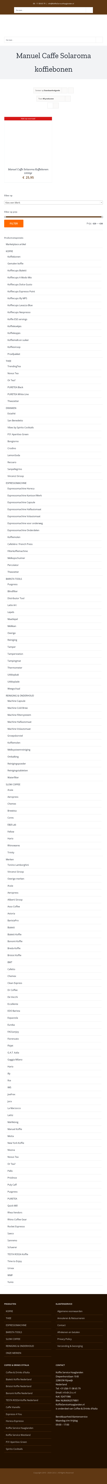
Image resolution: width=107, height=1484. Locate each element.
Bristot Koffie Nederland (18, 1386)
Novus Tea (13, 373)
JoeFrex (11, 1094)
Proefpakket (14, 354)
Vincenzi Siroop (16, 476)
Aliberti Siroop (15, 899)
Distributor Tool (16, 598)
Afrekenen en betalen (68, 1332)
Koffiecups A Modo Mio (20, 277)
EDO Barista (14, 1010)
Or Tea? (11, 380)
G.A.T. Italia (13, 1052)
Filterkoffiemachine (18, 551)
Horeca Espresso (15, 1421)
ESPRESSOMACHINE (16, 483)
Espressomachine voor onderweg (25, 523)
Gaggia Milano (15, 1059)
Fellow (11, 831)
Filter (14, 223)
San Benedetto (15, 420)
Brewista (12, 810)
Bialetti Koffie (14, 934)
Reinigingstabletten (18, 770)
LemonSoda (14, 455)
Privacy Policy (64, 1339)
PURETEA (12, 1198)
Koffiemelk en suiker (18, 340)
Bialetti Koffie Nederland (18, 1379)
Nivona (11, 1149)
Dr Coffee (13, 990)
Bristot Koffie (14, 955)
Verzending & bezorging (70, 1346)
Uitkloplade (14, 681)
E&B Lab (12, 824)
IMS (9, 1087)
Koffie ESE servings (17, 319)
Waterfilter (13, 777)
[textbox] (53, 203)
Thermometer (15, 667)
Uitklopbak (13, 674)
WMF (10, 1275)
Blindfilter (13, 591)
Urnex (11, 1268)
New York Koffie (16, 1142)
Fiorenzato (13, 1038)
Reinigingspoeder (17, 763)
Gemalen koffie (15, 263)
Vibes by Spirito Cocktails (21, 427)
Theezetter (13, 401)
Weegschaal (14, 688)
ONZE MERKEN (13, 1353)
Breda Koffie (14, 948)
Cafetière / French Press (20, 544)
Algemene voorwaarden (69, 1311)
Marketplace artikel (16, 244)
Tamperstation (15, 653)
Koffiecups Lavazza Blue (20, 305)
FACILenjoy (13, 1031)
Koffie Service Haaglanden (19, 1428)
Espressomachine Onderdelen (23, 530)
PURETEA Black (15, 387)
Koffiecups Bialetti (17, 270)
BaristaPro (13, 920)
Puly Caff (12, 1184)
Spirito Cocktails (14, 1448)
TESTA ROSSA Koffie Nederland (22, 1400)
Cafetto (11, 969)
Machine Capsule (16, 700)
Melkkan (12, 626)
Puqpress (13, 584)
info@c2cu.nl (69, 1392)
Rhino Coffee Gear (17, 1219)
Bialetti (11, 927)
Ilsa (9, 1080)
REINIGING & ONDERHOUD (20, 695)
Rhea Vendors (15, 1212)
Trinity (11, 852)
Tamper (12, 646)
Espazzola (13, 1017)
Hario (10, 838)
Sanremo (12, 1240)
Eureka (11, 1024)
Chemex (12, 803)
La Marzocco (14, 1108)
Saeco (11, 1233)
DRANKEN (11, 408)
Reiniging (12, 639)
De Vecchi (13, 997)
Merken (10, 859)
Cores (11, 817)
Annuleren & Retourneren (71, 1318)
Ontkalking (13, 756)
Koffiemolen (14, 537)
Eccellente (13, 1004)
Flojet (10, 1045)
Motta (11, 1136)
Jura (10, 1101)
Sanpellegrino (15, 469)
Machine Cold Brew (18, 707)
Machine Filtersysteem (19, 714)
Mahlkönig (13, 1122)
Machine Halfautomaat (19, 721)
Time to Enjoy (15, 1261)
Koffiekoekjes (14, 326)
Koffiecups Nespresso (19, 312)
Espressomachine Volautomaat (24, 516)
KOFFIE (9, 251)
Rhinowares (14, 845)
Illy (9, 1073)
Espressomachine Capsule (21, 502)
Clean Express (15, 983)
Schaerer (12, 1247)
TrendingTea (14, 366)
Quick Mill (13, 1205)
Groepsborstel (15, 735)
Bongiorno (13, 441)
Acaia (10, 789)
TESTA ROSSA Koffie (18, 1254)
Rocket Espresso (16, 1226)
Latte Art (12, 605)
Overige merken (16, 878)
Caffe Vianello (13, 1407)
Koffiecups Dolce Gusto (20, 284)
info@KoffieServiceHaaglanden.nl (61, 3)
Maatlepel (13, 619)
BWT (10, 962)
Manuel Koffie (15, 1129)
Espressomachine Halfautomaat (24, 509)
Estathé (11, 413)
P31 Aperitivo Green (18, 434)
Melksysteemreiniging (19, 749)
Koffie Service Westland (18, 1435)
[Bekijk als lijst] (56, 105)
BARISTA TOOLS (14, 578)
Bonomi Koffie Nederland (19, 1393)
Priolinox (12, 1177)
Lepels (11, 612)
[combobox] (53, 202)
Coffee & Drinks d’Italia (18, 1372)
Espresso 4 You (14, 1414)
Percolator (13, 565)
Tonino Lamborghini (18, 864)
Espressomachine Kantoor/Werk (25, 495)
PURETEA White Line (18, 394)
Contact (61, 1325)
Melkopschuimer (16, 558)
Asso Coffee (14, 906)
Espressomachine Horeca (21, 488)
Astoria (11, 913)
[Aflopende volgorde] (71, 90)
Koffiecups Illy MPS (17, 298)
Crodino (12, 448)
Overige (12, 633)
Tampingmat (14, 660)
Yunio (11, 1282)
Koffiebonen (14, 256)
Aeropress (13, 796)
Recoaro (12, 462)
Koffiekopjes (14, 333)
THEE (8, 361)
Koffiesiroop (14, 347)
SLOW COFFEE (13, 784)
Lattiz (10, 1115)
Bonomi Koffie (15, 941)
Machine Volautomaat (19, 728)
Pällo (10, 1170)
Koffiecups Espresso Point (21, 291)
